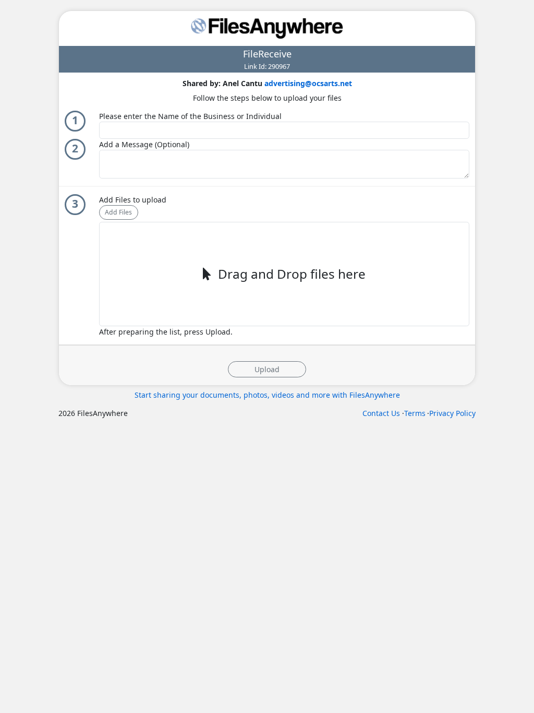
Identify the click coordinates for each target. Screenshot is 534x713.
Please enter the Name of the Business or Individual (190, 116)
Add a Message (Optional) (144, 144)
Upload (267, 369)
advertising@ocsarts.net (308, 83)
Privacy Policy (452, 413)
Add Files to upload (132, 200)
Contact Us (381, 413)
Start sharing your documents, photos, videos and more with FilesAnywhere (267, 395)
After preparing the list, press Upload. (166, 332)
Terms (415, 413)
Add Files (118, 212)
